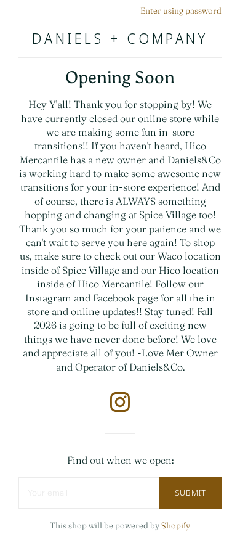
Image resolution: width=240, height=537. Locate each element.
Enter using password (181, 10)
